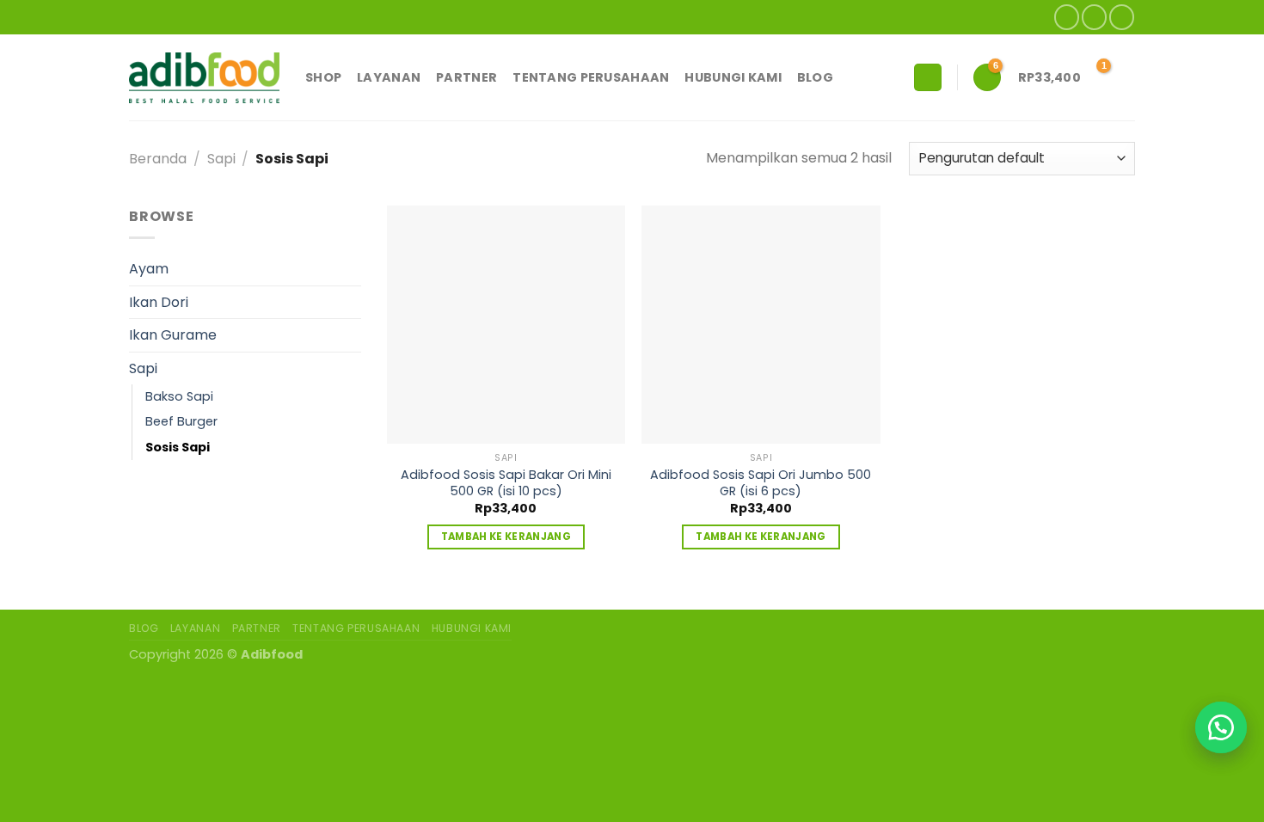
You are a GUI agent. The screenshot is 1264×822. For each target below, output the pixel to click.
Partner (466, 77)
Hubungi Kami (732, 77)
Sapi (221, 159)
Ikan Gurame (173, 335)
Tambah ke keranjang (506, 536)
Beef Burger (181, 421)
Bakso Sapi (179, 396)
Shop (323, 77)
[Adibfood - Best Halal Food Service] (204, 78)
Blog (815, 77)
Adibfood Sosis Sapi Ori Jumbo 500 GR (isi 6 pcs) (760, 483)
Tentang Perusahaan (590, 77)
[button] (1221, 727)
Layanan (388, 77)
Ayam (149, 269)
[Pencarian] (928, 78)
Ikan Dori (158, 302)
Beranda (158, 159)
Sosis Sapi (177, 447)
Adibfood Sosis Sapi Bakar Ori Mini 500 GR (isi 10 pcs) (506, 483)
